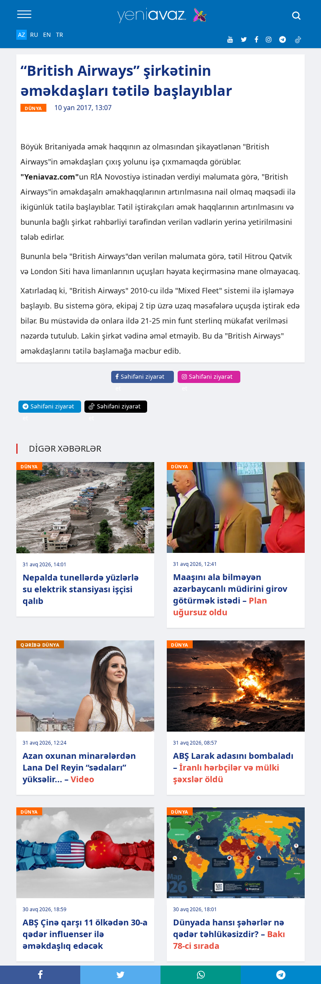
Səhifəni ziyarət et (139, 382)
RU (34, 35)
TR (59, 35)
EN (47, 35)
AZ (21, 35)
